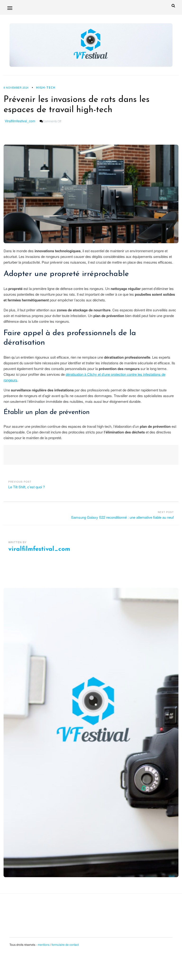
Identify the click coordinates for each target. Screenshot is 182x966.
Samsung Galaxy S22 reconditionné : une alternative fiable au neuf (122, 517)
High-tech (45, 87)
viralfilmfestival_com (20, 121)
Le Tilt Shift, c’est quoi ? (26, 486)
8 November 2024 (16, 87)
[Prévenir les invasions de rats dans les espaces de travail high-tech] (91, 194)
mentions (44, 944)
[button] (9, 8)
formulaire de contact (65, 944)
